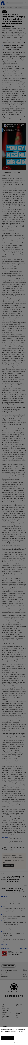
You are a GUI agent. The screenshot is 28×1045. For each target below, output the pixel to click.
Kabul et (7, 1038)
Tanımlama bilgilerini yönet (14, 1042)
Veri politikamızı (4, 1034)
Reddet (20, 1038)
